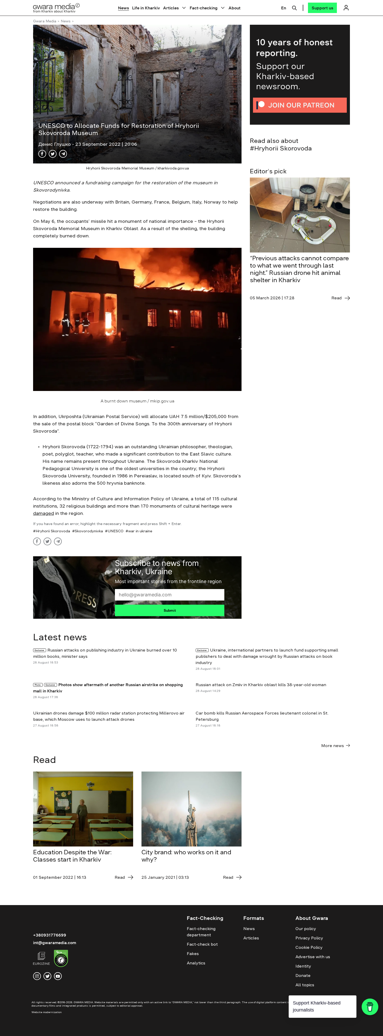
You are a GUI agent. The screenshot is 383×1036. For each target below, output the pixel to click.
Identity (303, 966)
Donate (303, 975)
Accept (288, 1028)
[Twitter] (53, 154)
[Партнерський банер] (300, 75)
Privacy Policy (309, 938)
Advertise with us (312, 957)
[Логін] (346, 7)
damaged (43, 513)
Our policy (305, 928)
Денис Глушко (55, 144)
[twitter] (47, 976)
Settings (348, 1028)
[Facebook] (42, 154)
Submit (170, 610)
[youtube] (58, 976)
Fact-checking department (201, 931)
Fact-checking (204, 8)
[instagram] (37, 976)
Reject (317, 1028)
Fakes (193, 953)
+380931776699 (49, 935)
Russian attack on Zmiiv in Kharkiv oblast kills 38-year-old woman (261, 685)
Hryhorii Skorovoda (53, 531)
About (234, 8)
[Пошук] (294, 7)
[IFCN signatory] (61, 959)
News (123, 8)
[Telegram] (63, 154)
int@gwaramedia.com (54, 942)
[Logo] (56, 7)
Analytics (196, 963)
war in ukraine (140, 531)
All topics (304, 985)
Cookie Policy (309, 947)
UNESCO (115, 531)
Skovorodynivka (89, 531)
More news (332, 745)
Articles (171, 8)
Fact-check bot (202, 944)
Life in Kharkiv (146, 8)
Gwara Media (44, 21)
